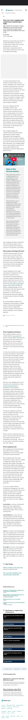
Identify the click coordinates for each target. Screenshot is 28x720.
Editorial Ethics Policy (10, 705)
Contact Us (4, 706)
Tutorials (3, 717)
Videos (7, 717)
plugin (5, 548)
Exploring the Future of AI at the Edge (11, 599)
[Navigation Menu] (2, 10)
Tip (4, 16)
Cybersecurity (17, 669)
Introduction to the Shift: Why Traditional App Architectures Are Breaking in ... (13, 591)
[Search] (26, 10)
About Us (3, 705)
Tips (22, 716)
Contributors (4, 711)
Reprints (9, 711)
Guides (3, 716)
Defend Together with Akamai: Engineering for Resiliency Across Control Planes (13, 595)
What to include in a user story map (13, 567)
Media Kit (3, 708)
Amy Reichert (6, 34)
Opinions (7, 716)
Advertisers (9, 706)
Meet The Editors (19, 705)
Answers (14, 711)
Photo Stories (12, 716)
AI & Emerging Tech (8, 669)
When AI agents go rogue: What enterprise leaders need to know (12, 690)
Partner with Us (16, 706)
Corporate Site (9, 708)
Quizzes (18, 716)
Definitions (19, 711)
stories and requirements (10, 385)
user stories (15, 336)
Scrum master (9, 177)
